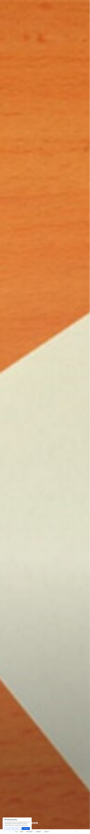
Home (16, 831)
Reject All (17, 828)
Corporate (46, 831)
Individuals (38, 831)
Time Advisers (29, 831)
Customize (8, 828)
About (21, 831)
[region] (17, 824)
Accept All (26, 828)
